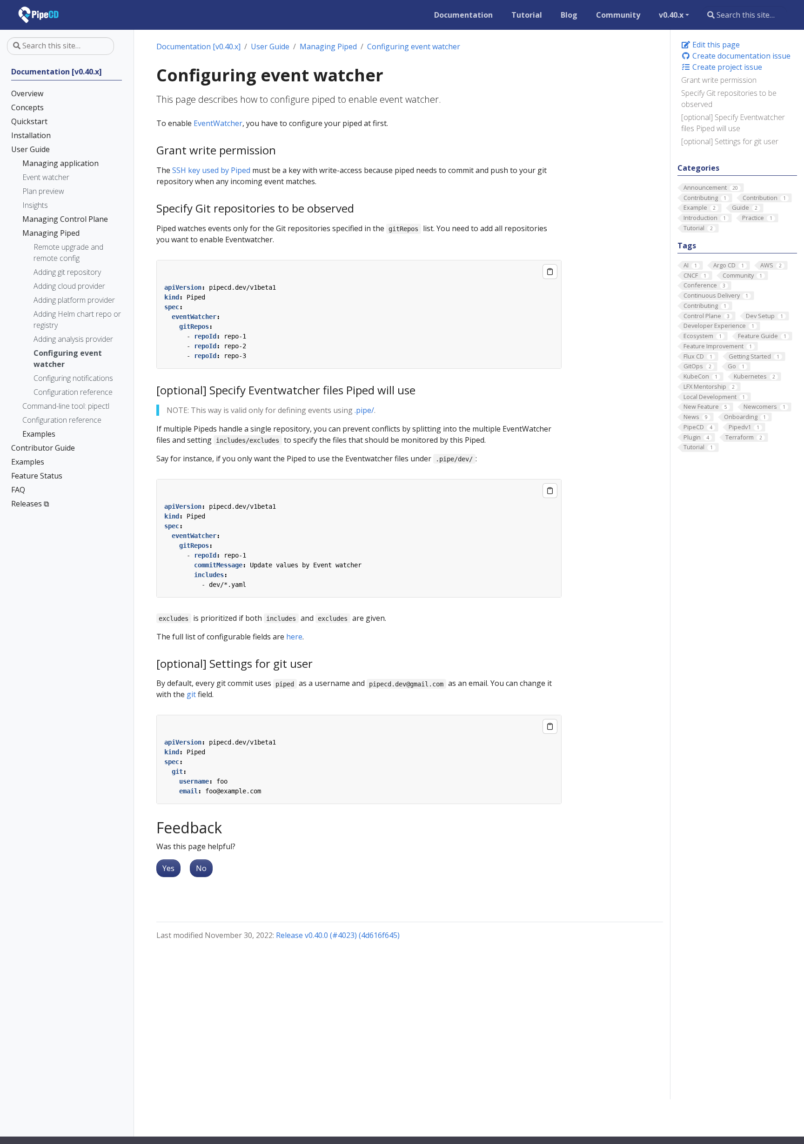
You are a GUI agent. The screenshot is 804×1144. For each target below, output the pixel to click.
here (294, 637)
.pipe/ (364, 410)
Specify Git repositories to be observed (729, 98)
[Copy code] (550, 271)
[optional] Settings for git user (729, 141)
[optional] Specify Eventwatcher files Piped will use (733, 122)
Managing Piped (328, 46)
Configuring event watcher (413, 46)
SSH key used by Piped (211, 170)
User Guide (270, 46)
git (191, 694)
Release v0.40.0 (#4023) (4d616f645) (338, 935)
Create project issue (726, 67)
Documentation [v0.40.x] (198, 46)
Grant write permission (719, 80)
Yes (168, 868)
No (201, 868)
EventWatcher (218, 123)
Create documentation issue (740, 56)
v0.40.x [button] (671, 15)
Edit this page (715, 45)
